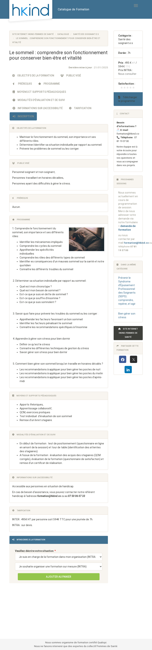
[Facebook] (122, 359)
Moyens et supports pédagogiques (41, 91)
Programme (51, 83)
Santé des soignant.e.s (86, 34)
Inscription (25, 116)
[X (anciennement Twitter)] (133, 359)
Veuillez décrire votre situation (34, 550)
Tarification (82, 108)
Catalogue (63, 34)
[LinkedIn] (128, 369)
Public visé (73, 75)
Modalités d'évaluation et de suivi (41, 100)
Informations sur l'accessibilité (40, 108)
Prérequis (24, 83)
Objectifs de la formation (35, 75)
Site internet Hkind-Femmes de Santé (33, 34)
